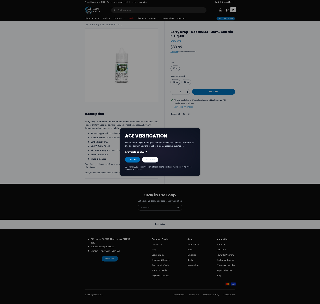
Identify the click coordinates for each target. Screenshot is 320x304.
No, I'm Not (150, 159)
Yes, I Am (132, 159)
